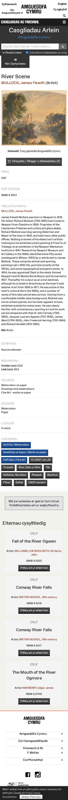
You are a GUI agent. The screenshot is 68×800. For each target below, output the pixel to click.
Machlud (52, 474)
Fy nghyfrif (60, 9)
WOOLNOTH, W (43, 550)
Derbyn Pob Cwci (31, 796)
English (62, 3)
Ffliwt (6, 482)
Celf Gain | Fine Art (14, 459)
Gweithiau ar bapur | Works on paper (24, 452)
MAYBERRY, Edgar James (38, 687)
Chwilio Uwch (13, 52)
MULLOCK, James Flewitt (23, 83)
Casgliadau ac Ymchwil (20, 22)
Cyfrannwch (9, 4)
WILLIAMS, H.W (24, 550)
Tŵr (48, 467)
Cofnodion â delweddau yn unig (48, 52)
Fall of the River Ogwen (34, 541)
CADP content (37, 482)
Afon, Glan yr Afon (29, 467)
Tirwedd (8, 467)
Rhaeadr (37, 474)
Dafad (19, 482)
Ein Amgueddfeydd (11, 11)
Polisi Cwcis (33, 792)
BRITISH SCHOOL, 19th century (38, 597)
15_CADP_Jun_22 (41, 459)
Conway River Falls (34, 587)
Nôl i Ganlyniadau (15, 63)
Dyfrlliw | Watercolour (16, 444)
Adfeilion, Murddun (14, 474)
